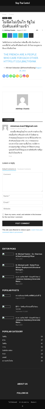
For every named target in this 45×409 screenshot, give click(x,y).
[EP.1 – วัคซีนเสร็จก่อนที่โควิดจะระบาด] (6, 309)
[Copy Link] (17, 76)
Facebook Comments (24, 169)
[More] (27, 76)
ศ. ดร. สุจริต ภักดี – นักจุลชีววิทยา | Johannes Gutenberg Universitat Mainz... (28, 279)
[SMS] (20, 76)
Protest (11, 14)
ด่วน (10, 18)
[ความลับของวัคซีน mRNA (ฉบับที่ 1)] (6, 298)
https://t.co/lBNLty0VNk (20, 61)
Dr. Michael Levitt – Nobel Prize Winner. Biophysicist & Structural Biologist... (28, 267)
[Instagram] (24, 76)
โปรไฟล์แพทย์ (13, 402)
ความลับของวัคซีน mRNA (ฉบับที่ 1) (28, 295)
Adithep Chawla (9, 30)
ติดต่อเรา (33, 402)
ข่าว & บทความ (24, 402)
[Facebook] (4, 76)
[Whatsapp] (10, 76)
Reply (10, 156)
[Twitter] (7, 76)
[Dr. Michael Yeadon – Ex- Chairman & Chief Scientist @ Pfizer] (8, 257)
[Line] (14, 76)
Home (4, 14)
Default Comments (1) (9, 169)
